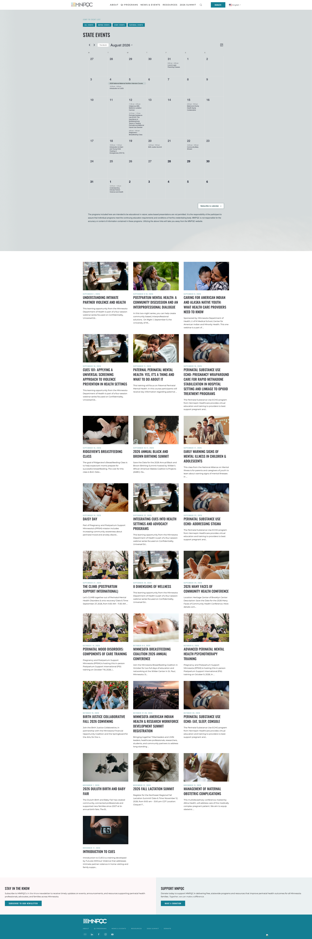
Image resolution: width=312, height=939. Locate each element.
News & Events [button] (150, 5)
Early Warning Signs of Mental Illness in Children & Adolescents (205, 456)
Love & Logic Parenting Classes (174, 66)
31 (169, 59)
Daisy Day (90, 518)
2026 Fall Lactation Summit (153, 788)
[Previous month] (89, 45)
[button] (201, 5)
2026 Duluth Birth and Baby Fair (104, 791)
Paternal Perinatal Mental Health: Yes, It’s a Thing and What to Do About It (153, 374)
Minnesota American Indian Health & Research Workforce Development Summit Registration (156, 723)
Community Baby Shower (192, 148)
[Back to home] (82, 5)
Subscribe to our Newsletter (23, 903)
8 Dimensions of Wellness (152, 586)
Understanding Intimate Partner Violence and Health (116, 190)
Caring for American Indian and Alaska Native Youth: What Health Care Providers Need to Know (205, 304)
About (114, 5)
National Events (136, 25)
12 (130, 100)
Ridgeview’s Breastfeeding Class (135, 133)
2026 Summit (188, 5)
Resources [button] (170, 5)
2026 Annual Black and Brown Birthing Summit (151, 454)
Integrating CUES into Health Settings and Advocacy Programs (154, 523)
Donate (218, 5)
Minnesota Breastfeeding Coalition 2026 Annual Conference (152, 654)
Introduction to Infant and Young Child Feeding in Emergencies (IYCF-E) (117, 150)
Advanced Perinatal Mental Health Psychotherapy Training (204, 654)
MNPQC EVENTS (104, 25)
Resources (136, 928)
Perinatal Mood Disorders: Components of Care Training (105, 651)
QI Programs (129, 5)
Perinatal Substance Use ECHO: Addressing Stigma (202, 521)
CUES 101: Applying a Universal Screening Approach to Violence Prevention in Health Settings (105, 377)
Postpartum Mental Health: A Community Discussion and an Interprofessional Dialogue (155, 302)
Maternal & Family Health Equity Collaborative (193, 108)
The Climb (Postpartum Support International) (100, 589)
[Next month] (94, 45)
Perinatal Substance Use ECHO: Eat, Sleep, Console (202, 719)
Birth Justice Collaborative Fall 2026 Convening (104, 719)
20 (149, 141)
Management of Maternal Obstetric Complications (202, 791)
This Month (103, 45)
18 (111, 141)
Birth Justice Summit (155, 147)
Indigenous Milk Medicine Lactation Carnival (135, 108)
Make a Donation (173, 903)
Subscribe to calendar (209, 206)
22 (188, 141)
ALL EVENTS (89, 25)
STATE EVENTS (119, 25)
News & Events (119, 928)
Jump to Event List (92, 19)
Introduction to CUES (117, 88)
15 (188, 100)
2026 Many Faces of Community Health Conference (206, 589)
